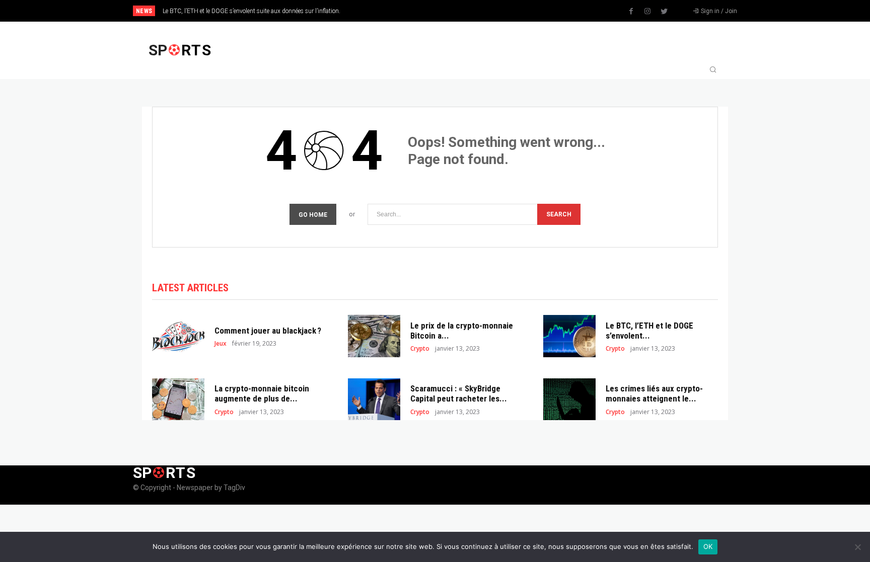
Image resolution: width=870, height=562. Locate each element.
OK (708, 546)
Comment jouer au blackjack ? (267, 331)
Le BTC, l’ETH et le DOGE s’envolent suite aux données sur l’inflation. (251, 11)
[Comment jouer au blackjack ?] (178, 336)
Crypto (419, 349)
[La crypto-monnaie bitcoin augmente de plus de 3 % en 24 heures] (178, 399)
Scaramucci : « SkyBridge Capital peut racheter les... (458, 393)
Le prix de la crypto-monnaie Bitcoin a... (461, 330)
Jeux (220, 344)
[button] (712, 70)
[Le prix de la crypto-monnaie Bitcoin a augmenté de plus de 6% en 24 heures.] (374, 336)
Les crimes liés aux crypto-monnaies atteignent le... (654, 393)
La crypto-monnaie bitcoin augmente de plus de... (261, 393)
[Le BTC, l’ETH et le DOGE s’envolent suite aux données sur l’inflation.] (569, 336)
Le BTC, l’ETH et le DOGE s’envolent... (649, 330)
